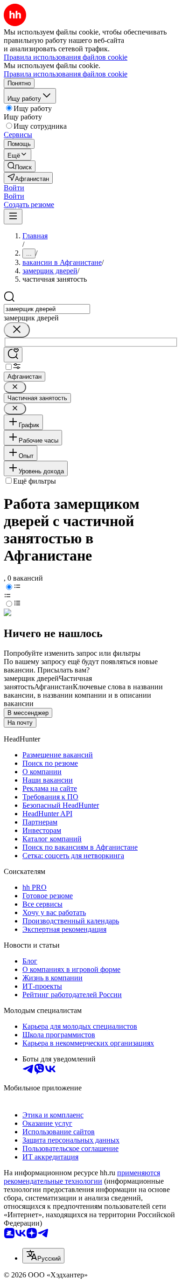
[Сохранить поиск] (13, 354)
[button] (14, 188)
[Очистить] (17, 330)
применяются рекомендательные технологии (82, 1177)
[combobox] (47, 309)
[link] (19, 166)
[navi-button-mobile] (13, 216)
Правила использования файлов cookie (65, 74)
